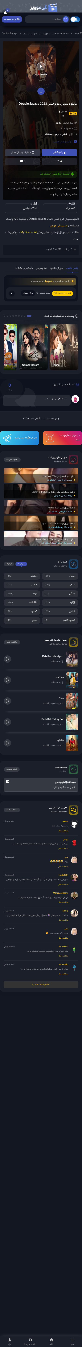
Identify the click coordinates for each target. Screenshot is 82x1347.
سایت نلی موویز (59, 226)
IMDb (72, 113)
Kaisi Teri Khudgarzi (53, 656)
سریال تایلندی (30, 34)
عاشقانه (49, 134)
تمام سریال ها (12, 459)
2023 (58, 123)
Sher (61, 698)
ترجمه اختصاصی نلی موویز (55, 34)
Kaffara (60, 677)
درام (57, 134)
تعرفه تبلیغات (11, 769)
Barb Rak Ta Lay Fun (52, 719)
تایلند (59, 129)
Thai (34, 209)
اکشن (64, 134)
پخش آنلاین (58, 152)
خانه (77, 34)
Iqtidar (60, 740)
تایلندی (26, 209)
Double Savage (9, 34)
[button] (29, 316)
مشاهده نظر (63, 831)
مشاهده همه (11, 642)
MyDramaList (28, 232)
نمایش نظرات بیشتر (42, 984)
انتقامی (61, 703)
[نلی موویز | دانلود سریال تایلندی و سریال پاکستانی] (43, 6)
